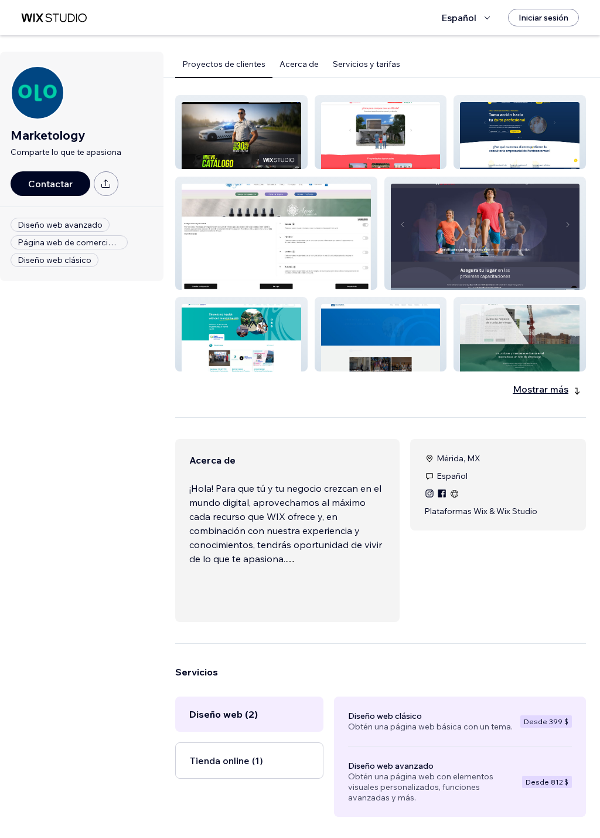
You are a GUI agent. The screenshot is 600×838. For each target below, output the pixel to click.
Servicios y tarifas (366, 64)
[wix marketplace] (54, 18)
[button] (241, 132)
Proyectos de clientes (223, 64)
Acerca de (299, 64)
